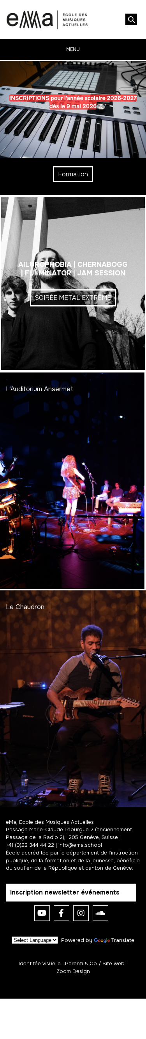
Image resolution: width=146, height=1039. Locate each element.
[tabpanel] (73, 128)
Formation (73, 174)
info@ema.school (80, 845)
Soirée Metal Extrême (73, 298)
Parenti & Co (81, 963)
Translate (122, 940)
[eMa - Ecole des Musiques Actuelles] (47, 19)
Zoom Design (73, 971)
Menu (73, 49)
